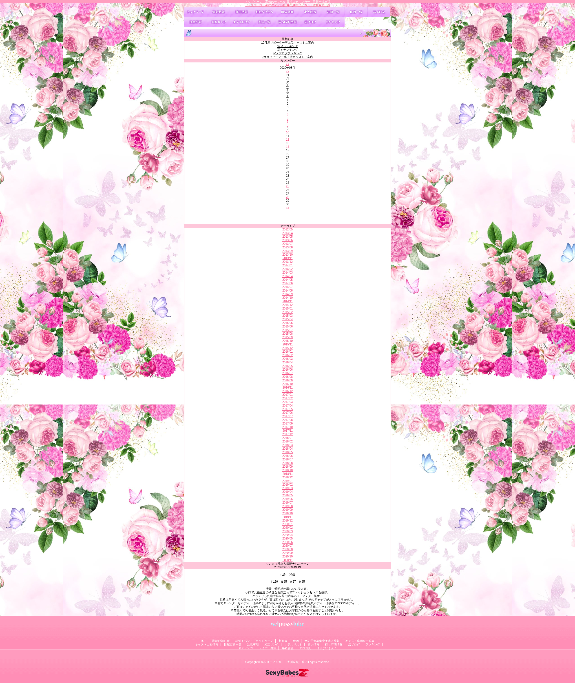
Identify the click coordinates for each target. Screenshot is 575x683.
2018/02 (287, 441)
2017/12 (287, 434)
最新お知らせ (218, 12)
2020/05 (287, 538)
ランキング (333, 22)
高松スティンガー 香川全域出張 (283, 662)
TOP (195, 12)
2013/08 (287, 247)
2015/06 (287, 326)
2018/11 (288, 473)
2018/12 (287, 477)
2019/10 (287, 513)
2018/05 (287, 452)
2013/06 (287, 240)
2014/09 (287, 294)
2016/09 (287, 380)
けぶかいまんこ (326, 648)
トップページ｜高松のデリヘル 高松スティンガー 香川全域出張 (287, 5)
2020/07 (287, 545)
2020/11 (288, 560)
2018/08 (287, 463)
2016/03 (287, 358)
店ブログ (310, 22)
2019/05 (287, 495)
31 (287, 208)
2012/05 (287, 229)
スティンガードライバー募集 (257, 648)
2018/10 (287, 470)
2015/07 (287, 330)
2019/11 (288, 517)
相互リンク (218, 22)
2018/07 (287, 459)
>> (287, 71)
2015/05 (287, 323)
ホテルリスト (241, 22)
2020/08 (287, 549)
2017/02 (287, 398)
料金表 (264, 12)
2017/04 (287, 405)
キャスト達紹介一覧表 (333, 12)
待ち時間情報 (287, 22)
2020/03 (287, 531)
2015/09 (287, 337)
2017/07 (287, 416)
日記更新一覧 (378, 12)
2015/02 (287, 312)
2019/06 (287, 499)
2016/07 (287, 373)
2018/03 (287, 445)
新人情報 (264, 22)
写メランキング (287, 46)
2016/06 (287, 369)
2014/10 (287, 297)
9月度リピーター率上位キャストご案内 (287, 57)
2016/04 (287, 362)
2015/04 (287, 319)
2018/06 (287, 456)
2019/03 (287, 488)
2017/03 (287, 402)
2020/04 (287, 535)
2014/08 (287, 290)
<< (287, 64)
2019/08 (287, 506)
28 (287, 197)
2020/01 (287, 524)
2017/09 (287, 423)
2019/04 (287, 491)
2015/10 (287, 341)
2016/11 (288, 387)
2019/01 (287, 481)
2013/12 (287, 261)
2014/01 (287, 265)
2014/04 (287, 276)
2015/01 (287, 308)
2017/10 (287, 427)
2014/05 (287, 279)
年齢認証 (288, 648)
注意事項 (195, 22)
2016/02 (287, 355)
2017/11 (288, 430)
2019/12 (287, 520)
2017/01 (287, 394)
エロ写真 (305, 648)
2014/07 (287, 287)
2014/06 (287, 283)
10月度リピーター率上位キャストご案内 (287, 42)
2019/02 (287, 484)
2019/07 (287, 502)
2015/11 (288, 344)
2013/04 (287, 233)
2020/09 (287, 553)
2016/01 (287, 351)
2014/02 (287, 269)
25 (287, 186)
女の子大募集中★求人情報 (310, 12)
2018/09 (287, 466)
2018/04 (287, 448)
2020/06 (287, 542)
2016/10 (287, 384)
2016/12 (287, 391)
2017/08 (287, 420)
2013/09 (287, 251)
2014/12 (287, 305)
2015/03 (287, 315)
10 (287, 132)
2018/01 (287, 438)
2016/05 (287, 366)
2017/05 (287, 409)
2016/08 (287, 376)
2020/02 (287, 527)
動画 (287, 12)
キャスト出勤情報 (356, 12)
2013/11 (288, 258)
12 (287, 139)
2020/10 (287, 556)
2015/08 (287, 333)
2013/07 (287, 243)
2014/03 (287, 272)
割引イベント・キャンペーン (241, 12)
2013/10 (287, 254)
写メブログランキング (287, 53)
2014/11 (288, 301)
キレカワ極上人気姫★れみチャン (288, 563)
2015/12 (287, 348)
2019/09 (287, 509)
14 (287, 146)
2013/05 (287, 236)
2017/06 (287, 412)
